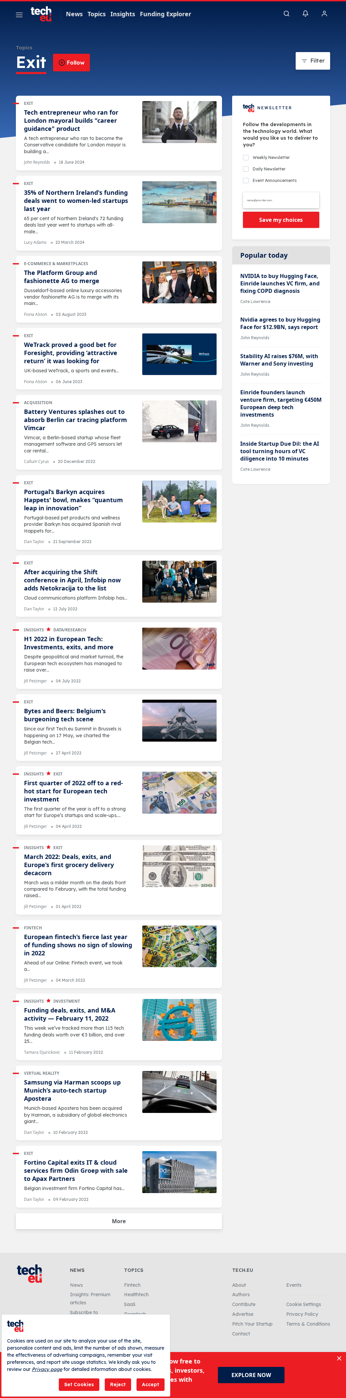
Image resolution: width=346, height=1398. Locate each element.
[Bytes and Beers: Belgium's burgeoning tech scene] (179, 721)
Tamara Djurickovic (42, 1052)
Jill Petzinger (35, 681)
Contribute (243, 1304)
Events (293, 1285)
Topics (97, 14)
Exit (28, 103)
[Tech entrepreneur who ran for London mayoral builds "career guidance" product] (179, 122)
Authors (241, 1294)
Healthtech (136, 1294)
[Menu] (19, 16)
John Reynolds (37, 162)
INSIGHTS (34, 630)
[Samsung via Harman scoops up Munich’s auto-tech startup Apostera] (179, 1092)
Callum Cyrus (36, 461)
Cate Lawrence (255, 301)
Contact (241, 1334)
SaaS (129, 1304)
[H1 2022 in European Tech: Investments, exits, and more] (179, 649)
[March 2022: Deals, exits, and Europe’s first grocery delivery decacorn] (179, 866)
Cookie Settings (303, 1304)
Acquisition (38, 402)
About (239, 1285)
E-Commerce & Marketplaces (56, 263)
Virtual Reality (41, 1073)
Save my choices (281, 220)
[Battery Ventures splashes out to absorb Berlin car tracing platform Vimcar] (179, 421)
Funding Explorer (165, 14)
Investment (66, 1001)
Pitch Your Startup (252, 1324)
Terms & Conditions (308, 1324)
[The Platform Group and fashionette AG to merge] (179, 282)
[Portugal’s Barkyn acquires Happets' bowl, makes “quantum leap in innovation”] (179, 501)
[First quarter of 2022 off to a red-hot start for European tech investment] (179, 793)
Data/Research (69, 630)
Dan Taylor (34, 541)
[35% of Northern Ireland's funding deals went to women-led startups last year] (179, 202)
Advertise (242, 1314)
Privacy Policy (302, 1314)
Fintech (33, 928)
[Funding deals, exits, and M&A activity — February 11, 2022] (179, 1020)
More (119, 1221)
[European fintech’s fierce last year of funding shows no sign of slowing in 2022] (179, 947)
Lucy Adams (35, 242)
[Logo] (44, 14)
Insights (122, 14)
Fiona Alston (35, 314)
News (74, 14)
